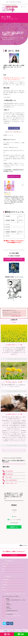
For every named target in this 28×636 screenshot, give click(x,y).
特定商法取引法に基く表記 (14, 632)
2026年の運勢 (5, 579)
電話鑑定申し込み (14, 527)
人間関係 (4, 566)
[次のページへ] (24, 450)
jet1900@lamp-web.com (11, 612)
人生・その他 (5, 564)
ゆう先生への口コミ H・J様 (14, 382)
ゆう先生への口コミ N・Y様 (14, 414)
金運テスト (4, 590)
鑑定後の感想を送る (16, 315)
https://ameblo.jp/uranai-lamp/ (13, 615)
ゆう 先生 (24, 359)
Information (10, 359)
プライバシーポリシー (12, 630)
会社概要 (5, 630)
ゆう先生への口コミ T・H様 (14, 344)
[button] (5, 268)
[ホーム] (1, 18)
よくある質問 (22, 632)
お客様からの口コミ (17, 359)
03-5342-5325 (14, 555)
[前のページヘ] (3, 450)
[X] (4, 623)
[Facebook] (8, 623)
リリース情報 (20, 630)
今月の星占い (5, 582)
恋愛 (3, 571)
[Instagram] (11, 623)
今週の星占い (5, 584)
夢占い (3, 587)
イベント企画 (5, 632)
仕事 (3, 569)
